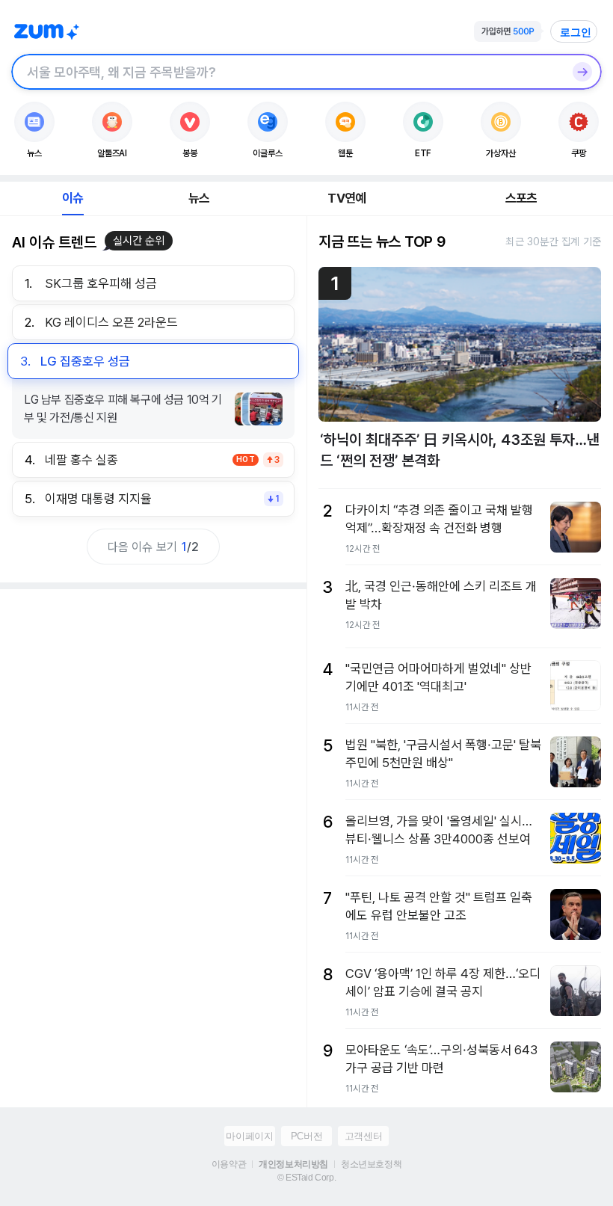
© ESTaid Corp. (306, 1177)
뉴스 (198, 198)
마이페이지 (249, 1136)
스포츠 (521, 198)
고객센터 (363, 1136)
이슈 (72, 198)
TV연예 (346, 198)
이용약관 (229, 1164)
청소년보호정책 (371, 1164)
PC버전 (306, 1136)
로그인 (575, 32)
